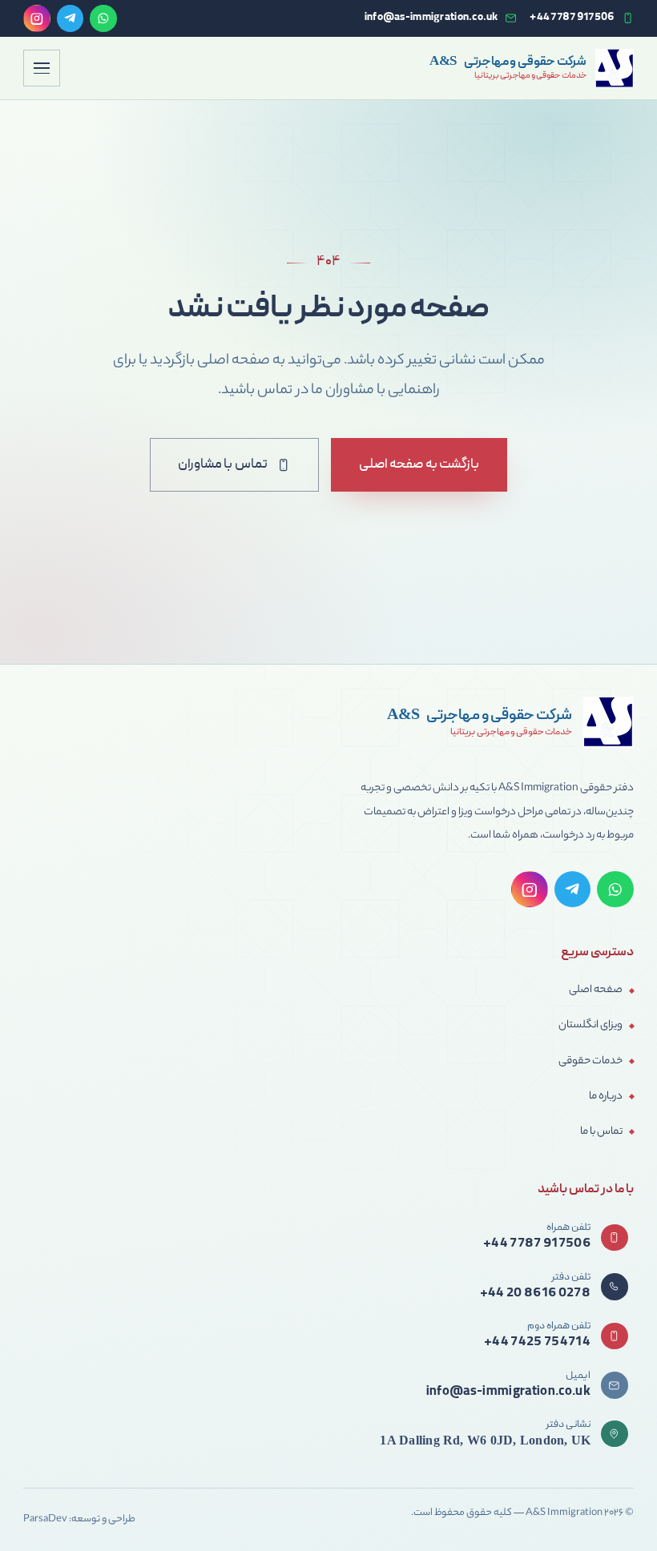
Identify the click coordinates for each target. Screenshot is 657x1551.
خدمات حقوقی (590, 1061)
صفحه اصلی (596, 990)
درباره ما (606, 1096)
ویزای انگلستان (590, 1025)
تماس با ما (601, 1132)
